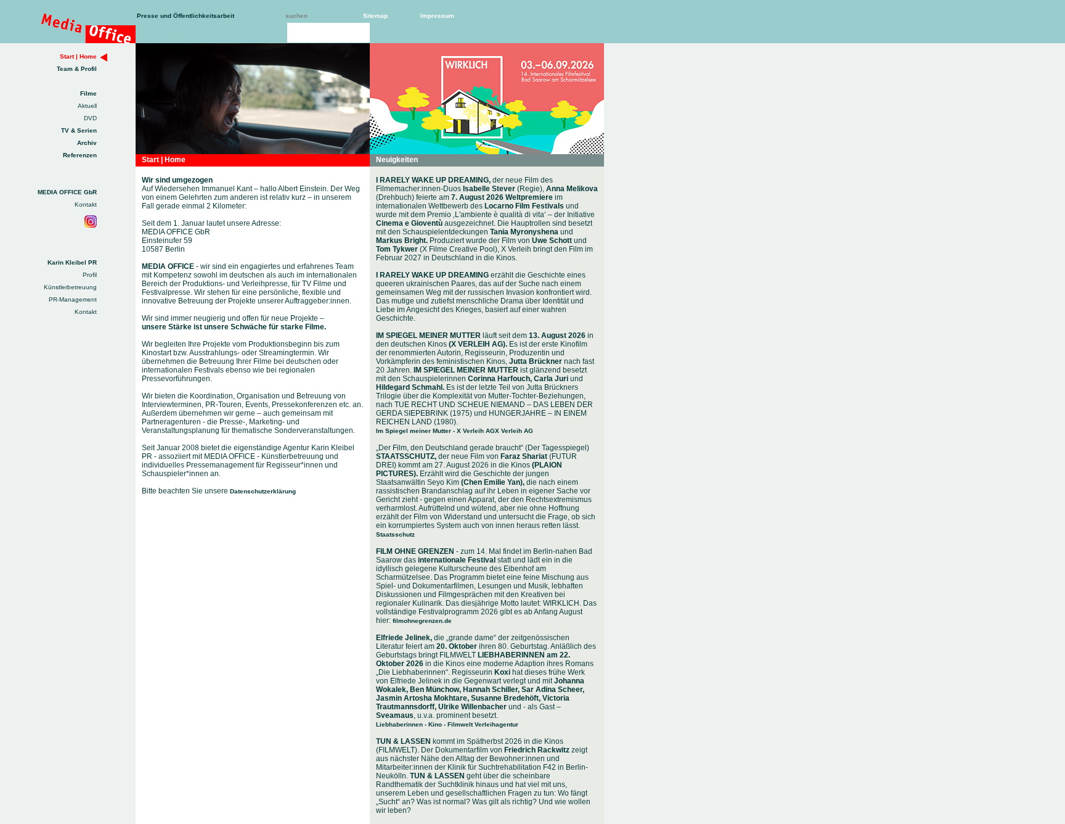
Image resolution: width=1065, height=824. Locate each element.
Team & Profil (77, 68)
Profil (90, 274)
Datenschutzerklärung (263, 491)
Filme (88, 93)
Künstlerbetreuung (70, 287)
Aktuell (87, 105)
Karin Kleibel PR (72, 262)
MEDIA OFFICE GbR (67, 192)
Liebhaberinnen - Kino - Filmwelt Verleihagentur (447, 724)
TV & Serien (79, 130)
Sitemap (375, 15)
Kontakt (86, 204)
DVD (90, 118)
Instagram (90, 221)
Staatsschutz (395, 534)
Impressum (437, 15)
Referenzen (80, 155)
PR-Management (73, 299)
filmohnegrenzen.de (422, 620)
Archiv (87, 142)
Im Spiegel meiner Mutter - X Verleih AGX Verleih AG (454, 430)
